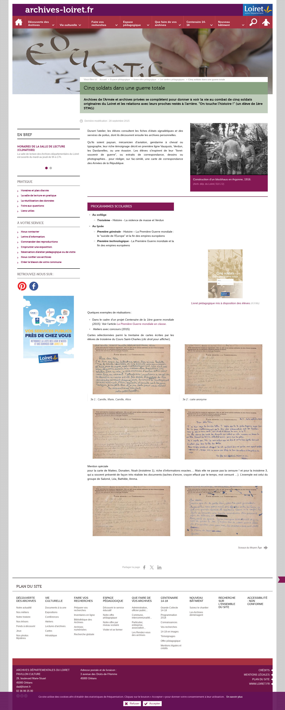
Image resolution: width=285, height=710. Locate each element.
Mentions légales (257, 674)
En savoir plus (234, 696)
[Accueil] (18, 22)
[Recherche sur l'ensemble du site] (253, 22)
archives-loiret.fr (59, 10)
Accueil (103, 79)
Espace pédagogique (120, 79)
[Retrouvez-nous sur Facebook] (34, 286)
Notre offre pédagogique (145, 79)
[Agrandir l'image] (131, 433)
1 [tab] (46, 168)
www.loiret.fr (259, 683)
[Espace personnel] (266, 22)
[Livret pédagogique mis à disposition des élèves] (225, 273)
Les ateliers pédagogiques (172, 79)
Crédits (264, 670)
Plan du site (261, 679)
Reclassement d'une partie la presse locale (47, 146)
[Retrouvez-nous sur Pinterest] (22, 286)
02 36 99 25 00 (24, 690)
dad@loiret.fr (23, 686)
